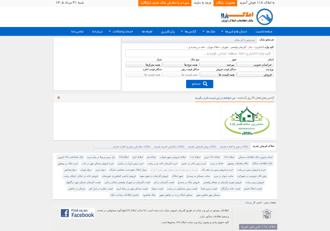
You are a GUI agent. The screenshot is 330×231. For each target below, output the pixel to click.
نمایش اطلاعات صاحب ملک (124, 195)
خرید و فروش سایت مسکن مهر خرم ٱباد (174, 169)
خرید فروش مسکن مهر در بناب (98, 163)
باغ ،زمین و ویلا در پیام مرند (101, 157)
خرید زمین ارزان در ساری (131, 163)
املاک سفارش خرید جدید (169, 147)
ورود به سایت (202, 3)
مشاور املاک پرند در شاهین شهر (175, 195)
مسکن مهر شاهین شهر (208, 195)
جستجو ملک (266, 40)
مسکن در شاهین (76, 188)
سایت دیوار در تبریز (223, 176)
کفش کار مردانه (253, 202)
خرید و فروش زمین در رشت (251, 169)
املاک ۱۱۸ (195, 157)
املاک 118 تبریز (212, 157)
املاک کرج (137, 157)
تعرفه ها (147, 31)
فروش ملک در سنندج (188, 182)
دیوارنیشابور (70, 169)
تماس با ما (77, 31)
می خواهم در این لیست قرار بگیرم (215, 97)
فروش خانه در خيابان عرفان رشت (81, 176)
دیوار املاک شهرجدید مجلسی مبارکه (128, 169)
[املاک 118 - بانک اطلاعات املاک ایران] (248, 16)
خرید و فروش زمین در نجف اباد (217, 169)
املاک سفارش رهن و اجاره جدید (131, 147)
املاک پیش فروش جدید (202, 147)
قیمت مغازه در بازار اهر (101, 188)
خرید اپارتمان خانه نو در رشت (162, 163)
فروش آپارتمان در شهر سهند (153, 176)
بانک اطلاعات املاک (262, 163)
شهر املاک (177, 176)
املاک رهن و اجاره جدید (234, 147)
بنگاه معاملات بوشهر (237, 163)
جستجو (196, 83)
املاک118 (124, 157)
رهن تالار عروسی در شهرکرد (251, 176)
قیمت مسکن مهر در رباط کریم (132, 188)
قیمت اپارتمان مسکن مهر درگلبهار (83, 182)
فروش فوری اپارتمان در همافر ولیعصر (222, 182)
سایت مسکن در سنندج (198, 176)
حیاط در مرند (217, 163)
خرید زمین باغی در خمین (193, 163)
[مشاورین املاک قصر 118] (248, 121)
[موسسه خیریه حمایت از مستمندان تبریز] (267, 213)
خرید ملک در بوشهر (68, 163)
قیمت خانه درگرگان (230, 188)
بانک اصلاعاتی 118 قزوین (70, 157)
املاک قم (151, 157)
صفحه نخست (264, 31)
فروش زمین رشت (254, 182)
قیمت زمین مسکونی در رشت (182, 188)
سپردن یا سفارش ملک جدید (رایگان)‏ (165, 3)
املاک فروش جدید (263, 146)
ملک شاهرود (149, 195)
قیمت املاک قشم (253, 188)
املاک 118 (229, 157)
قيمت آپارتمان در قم (164, 182)
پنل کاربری (168, 31)
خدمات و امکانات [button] (120, 32)
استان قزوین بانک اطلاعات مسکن (255, 157)
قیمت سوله (157, 188)
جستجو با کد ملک (244, 40)
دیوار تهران (86, 169)
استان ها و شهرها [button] (233, 32)
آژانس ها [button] (188, 32)
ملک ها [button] (208, 32)
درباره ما (97, 31)
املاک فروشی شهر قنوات (173, 157)
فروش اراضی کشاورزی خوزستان (119, 176)
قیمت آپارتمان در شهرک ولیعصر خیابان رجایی (127, 182)
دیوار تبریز (100, 169)
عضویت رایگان (225, 3)
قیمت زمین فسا (209, 188)
